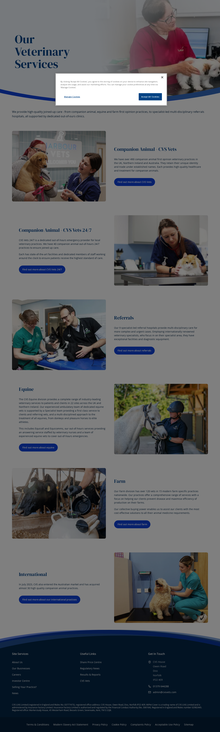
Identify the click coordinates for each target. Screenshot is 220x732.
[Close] (162, 77)
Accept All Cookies (150, 96)
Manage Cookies (72, 96)
